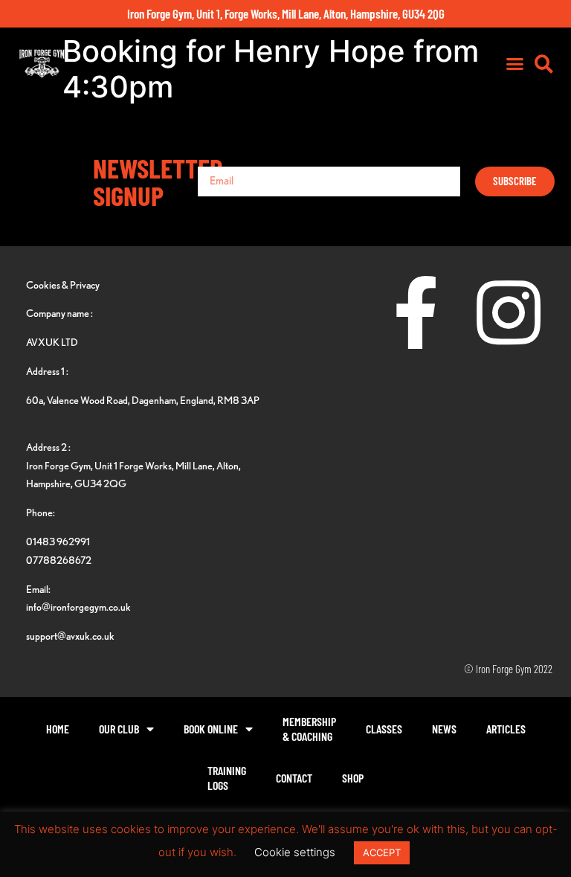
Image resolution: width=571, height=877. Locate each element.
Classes (384, 729)
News (444, 729)
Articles (506, 729)
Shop (353, 778)
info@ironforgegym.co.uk (78, 606)
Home (57, 729)
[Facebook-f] (415, 312)
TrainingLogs (226, 777)
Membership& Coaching (309, 728)
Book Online (211, 729)
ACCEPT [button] (382, 852)
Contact (294, 778)
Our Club (119, 729)
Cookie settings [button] (294, 852)
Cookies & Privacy (63, 284)
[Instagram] (508, 312)
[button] (515, 64)
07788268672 (58, 559)
